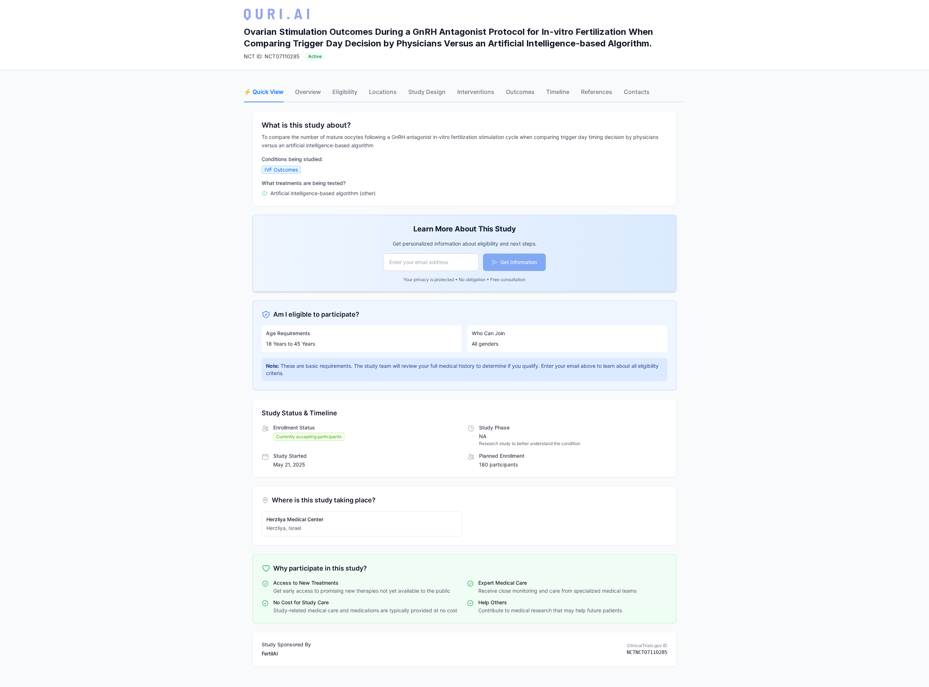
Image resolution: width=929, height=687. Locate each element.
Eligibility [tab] (344, 91)
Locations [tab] (383, 91)
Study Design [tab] (427, 91)
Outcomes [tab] (520, 91)
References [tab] (596, 91)
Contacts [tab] (637, 91)
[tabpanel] (464, 388)
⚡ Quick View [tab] (263, 91)
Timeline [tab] (557, 91)
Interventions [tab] (475, 91)
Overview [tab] (308, 91)
